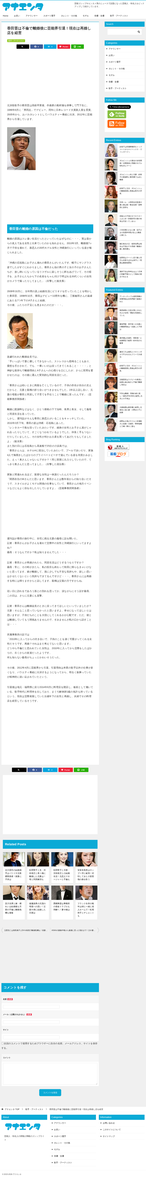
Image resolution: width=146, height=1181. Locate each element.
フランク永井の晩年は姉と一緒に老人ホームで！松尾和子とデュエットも (86, 909)
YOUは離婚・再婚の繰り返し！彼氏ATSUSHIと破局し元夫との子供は (131, 396)
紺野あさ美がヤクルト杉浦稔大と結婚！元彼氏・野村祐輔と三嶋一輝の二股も (131, 423)
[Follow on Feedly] (117, 116)
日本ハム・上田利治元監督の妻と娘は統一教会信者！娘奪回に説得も (131, 204)
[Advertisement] (50, 75)
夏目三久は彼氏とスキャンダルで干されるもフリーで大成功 (131, 354)
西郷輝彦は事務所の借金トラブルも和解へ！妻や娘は (61, 906)
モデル (86, 16)
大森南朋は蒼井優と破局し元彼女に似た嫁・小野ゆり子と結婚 (131, 409)
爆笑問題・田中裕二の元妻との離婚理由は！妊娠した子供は (131, 326)
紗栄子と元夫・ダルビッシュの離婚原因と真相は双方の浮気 (131, 190)
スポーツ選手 (49, 16)
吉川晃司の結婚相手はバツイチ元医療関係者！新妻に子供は (13, 874)
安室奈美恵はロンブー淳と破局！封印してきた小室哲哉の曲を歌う (86, 874)
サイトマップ (109, 1136)
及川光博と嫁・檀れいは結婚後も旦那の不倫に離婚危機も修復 (13, 908)
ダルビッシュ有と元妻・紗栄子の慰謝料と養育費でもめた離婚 (131, 177)
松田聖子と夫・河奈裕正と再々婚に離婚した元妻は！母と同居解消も (37, 874)
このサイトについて (112, 1129)
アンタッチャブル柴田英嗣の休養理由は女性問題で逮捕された (131, 299)
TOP (12, 1109)
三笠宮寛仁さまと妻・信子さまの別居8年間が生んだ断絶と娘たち (131, 232)
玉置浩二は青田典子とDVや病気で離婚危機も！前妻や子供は (27, 930)
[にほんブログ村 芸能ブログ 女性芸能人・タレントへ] (118, 455)
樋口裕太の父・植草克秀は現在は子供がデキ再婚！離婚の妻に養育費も (131, 246)
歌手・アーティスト (119, 16)
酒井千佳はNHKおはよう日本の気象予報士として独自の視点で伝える (131, 274)
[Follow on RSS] (117, 126)
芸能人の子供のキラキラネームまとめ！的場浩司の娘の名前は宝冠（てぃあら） (131, 218)
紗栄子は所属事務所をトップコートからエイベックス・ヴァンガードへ (131, 149)
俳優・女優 (99, 16)
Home (5, 16)
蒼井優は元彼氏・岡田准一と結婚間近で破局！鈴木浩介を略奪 (131, 340)
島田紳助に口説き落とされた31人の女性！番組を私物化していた (131, 312)
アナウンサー (32, 16)
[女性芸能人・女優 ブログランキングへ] (118, 448)
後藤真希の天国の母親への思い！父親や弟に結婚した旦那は (37, 908)
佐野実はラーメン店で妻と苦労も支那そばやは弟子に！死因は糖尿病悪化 (131, 260)
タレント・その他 (69, 16)
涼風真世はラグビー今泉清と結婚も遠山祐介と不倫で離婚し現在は (131, 382)
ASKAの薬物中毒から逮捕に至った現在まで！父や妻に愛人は (75, 930)
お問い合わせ (109, 1123)
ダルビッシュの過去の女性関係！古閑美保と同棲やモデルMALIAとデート (131, 163)
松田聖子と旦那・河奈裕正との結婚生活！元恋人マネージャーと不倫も (61, 874)
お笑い (17, 16)
